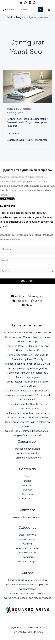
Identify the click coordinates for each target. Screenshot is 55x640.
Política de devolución (27, 448)
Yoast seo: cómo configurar (19, 111)
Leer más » (13, 133)
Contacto (27, 494)
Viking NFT (27, 498)
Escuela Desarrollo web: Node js (27, 593)
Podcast (27, 489)
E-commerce (27, 556)
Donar (27, 480)
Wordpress (41, 122)
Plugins (29, 122)
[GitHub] (34, 2)
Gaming (27, 543)
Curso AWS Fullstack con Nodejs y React (27, 597)
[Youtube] (21, 2)
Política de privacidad (27, 453)
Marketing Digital (27, 561)
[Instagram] (25, 2)
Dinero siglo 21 (27, 552)
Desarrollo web (15, 122)
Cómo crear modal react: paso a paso (27, 390)
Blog (27, 476)
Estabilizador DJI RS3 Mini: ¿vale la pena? (27, 332)
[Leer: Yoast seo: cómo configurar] (27, 86)
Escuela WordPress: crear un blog (27, 580)
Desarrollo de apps (27, 539)
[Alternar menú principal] (49, 10)
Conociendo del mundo (27, 548)
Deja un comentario (35, 118)
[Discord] (29, 2)
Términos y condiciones (27, 457)
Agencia (27, 485)
